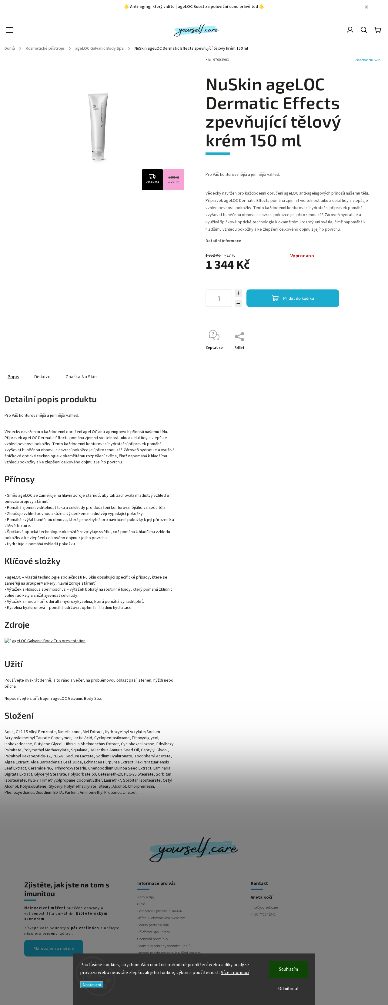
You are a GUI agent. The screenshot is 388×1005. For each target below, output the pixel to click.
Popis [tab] (13, 376)
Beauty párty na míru (153, 925)
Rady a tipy (145, 897)
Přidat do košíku (298, 298)
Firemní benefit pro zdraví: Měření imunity (169, 953)
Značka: (367, 60)
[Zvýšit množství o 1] (238, 293)
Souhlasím (288, 969)
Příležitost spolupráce (153, 932)
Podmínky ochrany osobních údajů (164, 946)
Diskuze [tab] (42, 376)
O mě (141, 904)
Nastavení (92, 984)
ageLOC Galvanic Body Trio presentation (48, 641)
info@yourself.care (264, 907)
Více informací (235, 973)
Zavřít (356, 356)
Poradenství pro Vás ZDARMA (159, 911)
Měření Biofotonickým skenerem (161, 918)
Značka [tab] (81, 376)
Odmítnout (288, 989)
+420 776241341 (263, 914)
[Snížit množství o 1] (238, 303)
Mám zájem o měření (53, 948)
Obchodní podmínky (152, 939)
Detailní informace (223, 241)
